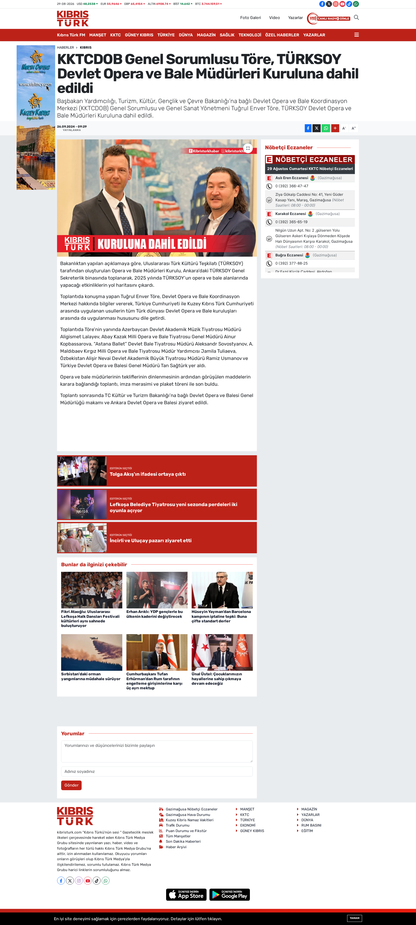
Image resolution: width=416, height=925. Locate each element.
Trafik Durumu (177, 825)
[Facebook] (61, 881)
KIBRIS (85, 48)
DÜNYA (186, 35)
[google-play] (229, 894)
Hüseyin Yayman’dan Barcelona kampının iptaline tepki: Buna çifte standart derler (221, 616)
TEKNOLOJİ (250, 35)
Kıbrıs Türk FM (71, 35)
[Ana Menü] (356, 35)
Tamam (354, 918)
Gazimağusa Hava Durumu (188, 815)
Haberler (65, 48)
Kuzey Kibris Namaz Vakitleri (190, 820)
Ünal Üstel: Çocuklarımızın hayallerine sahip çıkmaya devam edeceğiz (217, 678)
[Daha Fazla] (335, 128)
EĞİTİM (307, 831)
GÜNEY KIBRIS (139, 35)
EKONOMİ (247, 825)
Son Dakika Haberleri (183, 841)
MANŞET (97, 35)
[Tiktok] (97, 881)
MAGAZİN (206, 35)
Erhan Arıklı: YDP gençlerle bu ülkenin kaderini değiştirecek (154, 614)
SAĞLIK (227, 35)
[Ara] (356, 18)
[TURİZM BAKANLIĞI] (36, 117)
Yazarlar (295, 17)
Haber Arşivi (176, 847)
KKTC (115, 35)
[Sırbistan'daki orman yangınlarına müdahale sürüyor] (91, 652)
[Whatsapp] (106, 881)
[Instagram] (79, 881)
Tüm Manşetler (178, 836)
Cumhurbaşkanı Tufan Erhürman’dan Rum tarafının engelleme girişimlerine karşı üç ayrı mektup (154, 681)
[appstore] (187, 894)
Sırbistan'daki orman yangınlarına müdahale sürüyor (90, 676)
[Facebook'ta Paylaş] (308, 128)
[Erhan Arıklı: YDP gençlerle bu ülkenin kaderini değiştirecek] (157, 589)
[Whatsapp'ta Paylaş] (326, 128)
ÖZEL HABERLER (282, 35)
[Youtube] (88, 881)
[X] (70, 881)
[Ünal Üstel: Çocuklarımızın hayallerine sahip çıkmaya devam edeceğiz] (222, 652)
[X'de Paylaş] (316, 128)
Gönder (71, 785)
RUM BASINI (311, 825)
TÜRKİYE (166, 35)
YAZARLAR (314, 35)
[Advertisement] (157, 433)
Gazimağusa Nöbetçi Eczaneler (192, 809)
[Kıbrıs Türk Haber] (73, 18)
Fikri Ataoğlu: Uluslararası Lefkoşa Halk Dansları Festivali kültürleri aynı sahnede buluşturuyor (90, 618)
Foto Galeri (250, 17)
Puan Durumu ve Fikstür (186, 831)
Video (274, 17)
